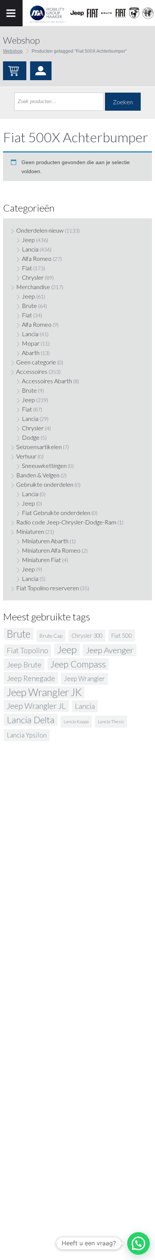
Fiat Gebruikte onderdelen (56, 512)
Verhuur (26, 456)
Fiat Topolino (27, 650)
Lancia (30, 249)
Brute (29, 305)
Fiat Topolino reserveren (47, 587)
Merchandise (33, 286)
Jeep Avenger (110, 650)
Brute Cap (51, 636)
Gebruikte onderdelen (44, 484)
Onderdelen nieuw (40, 230)
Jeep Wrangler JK (44, 692)
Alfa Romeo (37, 258)
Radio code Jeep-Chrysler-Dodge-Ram (66, 522)
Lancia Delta (31, 719)
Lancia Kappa (76, 721)
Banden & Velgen (37, 474)
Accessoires (31, 371)
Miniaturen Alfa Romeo (51, 550)
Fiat (27, 267)
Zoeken (123, 101)
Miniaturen (30, 531)
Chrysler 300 (86, 635)
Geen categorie (36, 362)
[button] (138, 1243)
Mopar (31, 343)
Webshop (13, 51)
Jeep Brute (24, 664)
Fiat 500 (121, 635)
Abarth (31, 352)
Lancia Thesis (111, 721)
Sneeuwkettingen (44, 465)
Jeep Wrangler (84, 679)
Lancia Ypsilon (27, 735)
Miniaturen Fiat (41, 559)
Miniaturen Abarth (45, 540)
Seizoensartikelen (39, 446)
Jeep (28, 239)
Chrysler (33, 277)
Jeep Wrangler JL (36, 706)
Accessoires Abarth (47, 380)
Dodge (31, 437)
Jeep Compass (78, 663)
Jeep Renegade (31, 678)
